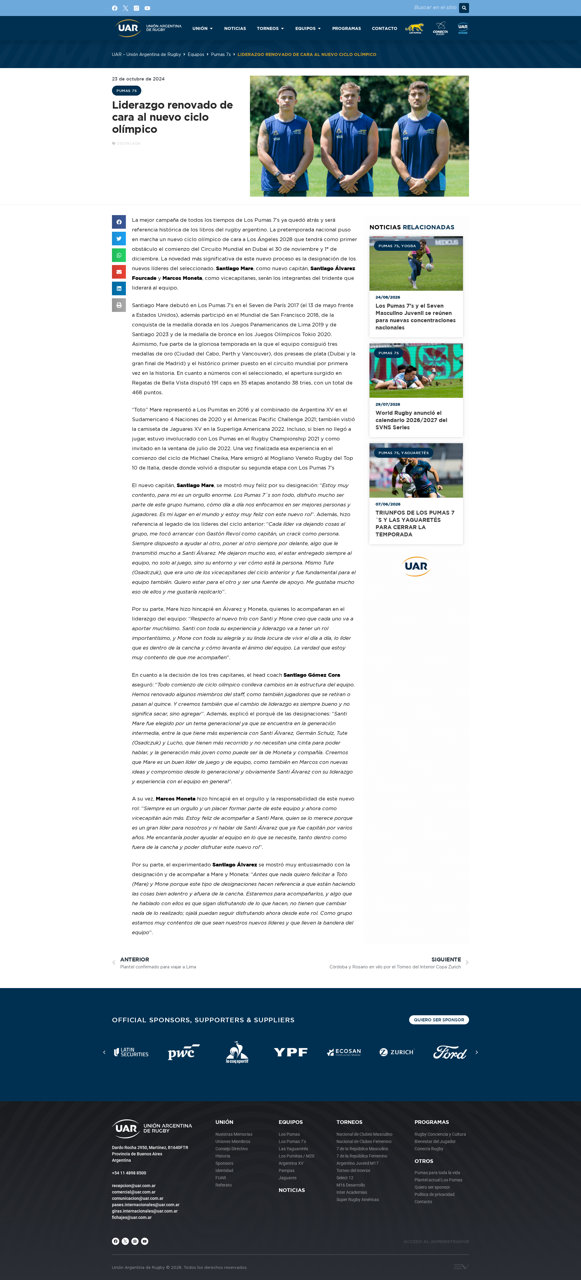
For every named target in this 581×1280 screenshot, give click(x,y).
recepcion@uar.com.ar (134, 1185)
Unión (224, 1122)
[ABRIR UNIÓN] (211, 28)
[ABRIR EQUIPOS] (319, 28)
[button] (464, 8)
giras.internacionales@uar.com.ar (145, 1211)
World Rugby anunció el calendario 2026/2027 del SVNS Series (411, 420)
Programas (432, 1122)
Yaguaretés (415, 452)
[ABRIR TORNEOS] (282, 28)
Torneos (349, 1122)
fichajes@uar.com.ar (132, 1217)
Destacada (129, 143)
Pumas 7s (221, 54)
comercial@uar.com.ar (134, 1192)
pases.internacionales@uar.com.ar (145, 1204)
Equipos (196, 54)
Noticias (292, 1190)
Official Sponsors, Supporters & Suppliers (203, 1019)
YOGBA (408, 246)
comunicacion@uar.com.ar (137, 1198)
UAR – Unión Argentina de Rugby (146, 54)
